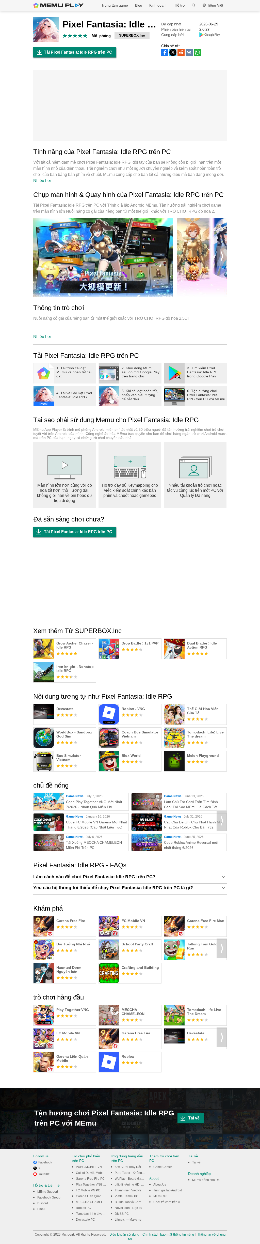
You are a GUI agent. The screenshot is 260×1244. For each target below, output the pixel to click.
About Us (159, 1184)
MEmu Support (47, 1191)
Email (41, 1209)
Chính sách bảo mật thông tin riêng (168, 1234)
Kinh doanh (158, 5)
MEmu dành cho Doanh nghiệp (213, 1180)
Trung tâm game (114, 5)
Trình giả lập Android (167, 1190)
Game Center (162, 1167)
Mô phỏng (101, 36)
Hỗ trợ (180, 5)
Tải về (194, 1118)
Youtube (44, 1174)
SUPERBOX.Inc (132, 35)
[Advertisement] (130, 105)
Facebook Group (48, 1197)
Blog (138, 5)
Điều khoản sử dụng (124, 1234)
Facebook (45, 1162)
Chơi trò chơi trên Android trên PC (176, 1202)
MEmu (58, 5)
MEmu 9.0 (160, 1196)
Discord (42, 1203)
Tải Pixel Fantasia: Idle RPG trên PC (78, 52)
